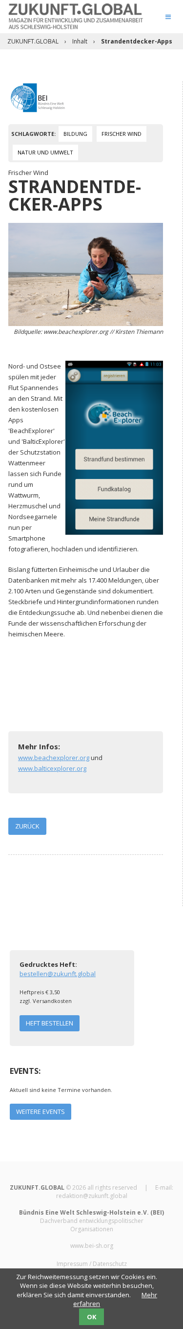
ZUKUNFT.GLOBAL (33, 41)
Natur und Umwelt (45, 152)
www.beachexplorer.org (53, 757)
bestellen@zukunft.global (58, 973)
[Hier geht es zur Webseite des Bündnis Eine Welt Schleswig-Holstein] (37, 96)
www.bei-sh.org (91, 1246)
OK (91, 1316)
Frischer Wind (122, 133)
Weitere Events (40, 1111)
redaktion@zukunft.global (91, 1196)
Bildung (75, 133)
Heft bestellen (49, 1023)
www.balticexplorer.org (52, 768)
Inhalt (79, 41)
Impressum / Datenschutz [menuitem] (92, 1264)
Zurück (27, 826)
